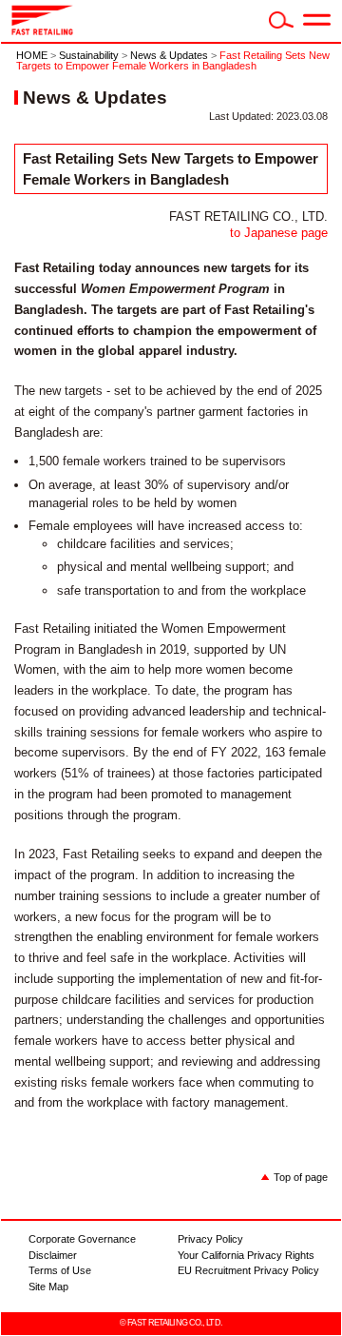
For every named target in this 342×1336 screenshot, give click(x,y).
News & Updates (169, 55)
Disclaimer (52, 1255)
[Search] (281, 24)
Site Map (48, 1286)
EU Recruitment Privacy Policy (248, 1270)
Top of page (301, 1177)
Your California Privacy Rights (246, 1255)
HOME (32, 55)
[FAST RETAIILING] (42, 31)
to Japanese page (279, 233)
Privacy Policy (210, 1239)
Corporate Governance (82, 1239)
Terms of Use (59, 1270)
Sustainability (89, 55)
